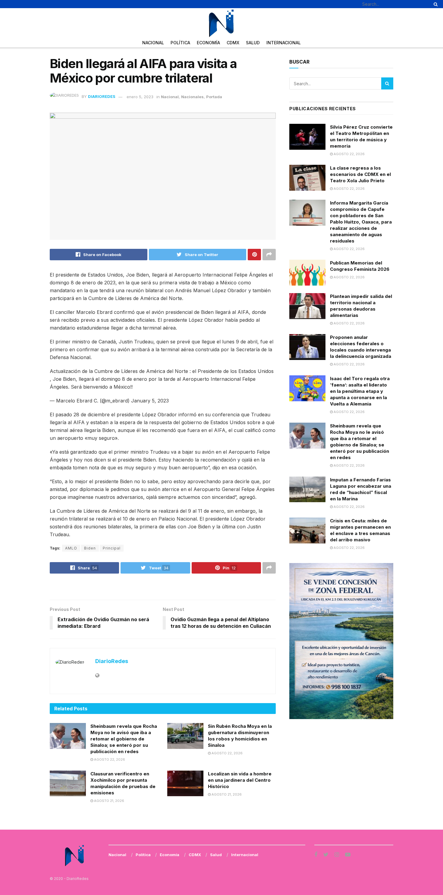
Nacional (153, 42)
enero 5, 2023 (140, 96)
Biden (90, 548)
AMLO (71, 548)
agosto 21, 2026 (108, 801)
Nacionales (192, 96)
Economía (208, 42)
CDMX (233, 42)
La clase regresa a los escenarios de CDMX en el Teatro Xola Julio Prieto (360, 174)
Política (180, 42)
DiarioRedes (101, 96)
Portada (214, 96)
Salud (253, 42)
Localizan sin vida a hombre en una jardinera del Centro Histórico (240, 780)
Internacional (283, 42)
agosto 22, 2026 (109, 759)
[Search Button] (434, 4)
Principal (112, 548)
